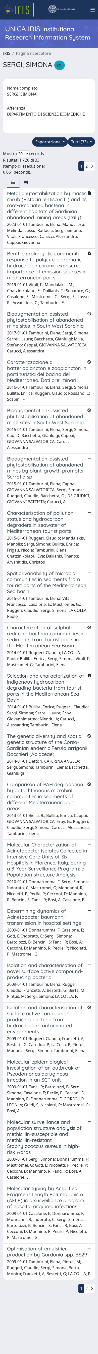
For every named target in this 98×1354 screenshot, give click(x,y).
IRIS (6, 53)
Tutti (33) (80, 142)
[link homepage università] (62, 10)
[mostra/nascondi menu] (92, 9)
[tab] (13, 182)
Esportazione (48, 142)
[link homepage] (18, 10)
